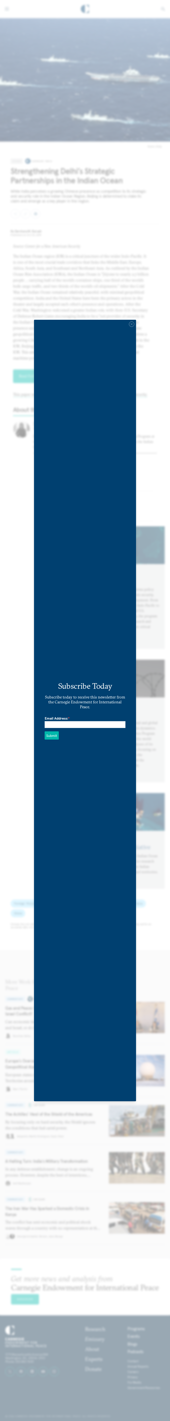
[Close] (131, 324)
